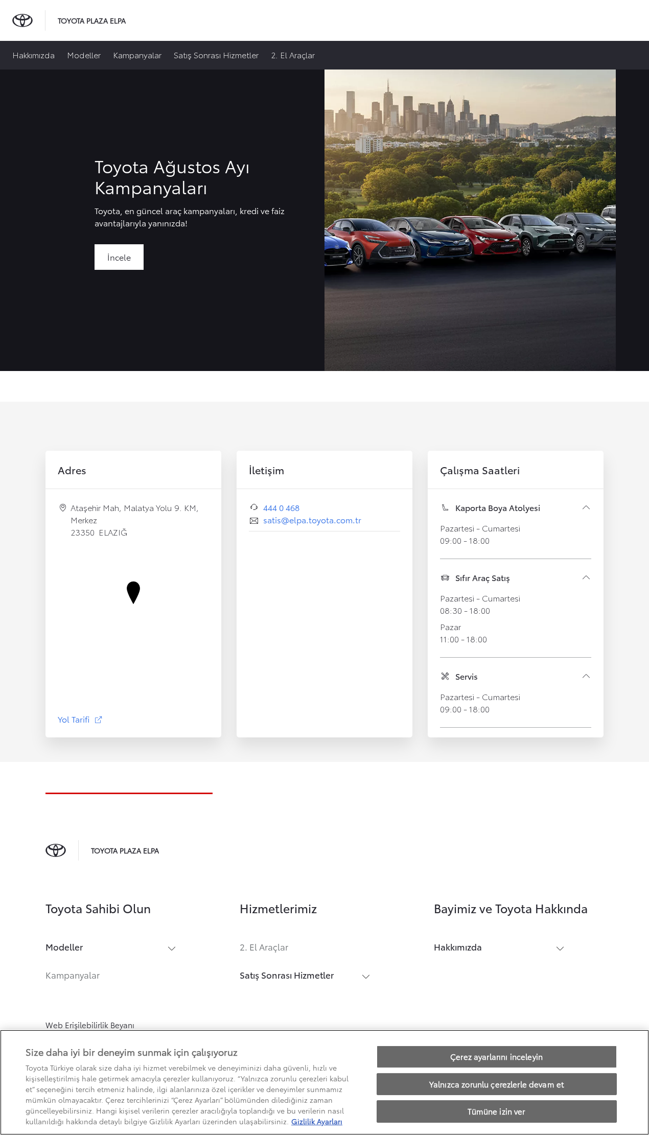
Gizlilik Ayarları (316, 1121)
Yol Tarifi (80, 719)
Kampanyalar (137, 54)
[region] (324, 1082)
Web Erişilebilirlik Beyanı (89, 1024)
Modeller (84, 54)
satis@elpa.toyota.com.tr (312, 519)
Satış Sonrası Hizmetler (216, 54)
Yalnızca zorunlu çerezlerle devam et (496, 1084)
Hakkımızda (33, 54)
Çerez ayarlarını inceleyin (496, 1056)
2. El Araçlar (293, 54)
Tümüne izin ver (496, 1111)
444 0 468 (281, 507)
